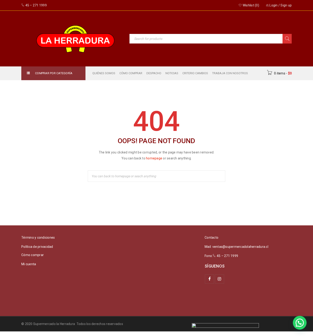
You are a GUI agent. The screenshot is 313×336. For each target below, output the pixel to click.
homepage (154, 158)
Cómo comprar (32, 255)
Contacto (211, 237)
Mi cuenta (28, 264)
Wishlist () (250, 5)
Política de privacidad (37, 247)
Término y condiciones (38, 237)
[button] (300, 323)
